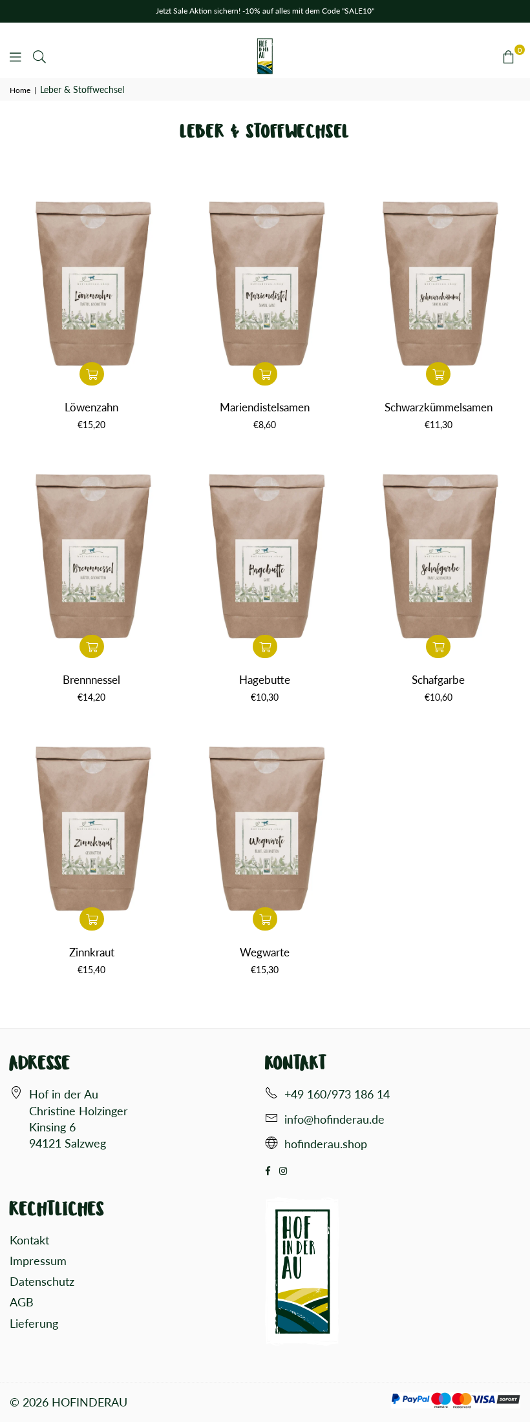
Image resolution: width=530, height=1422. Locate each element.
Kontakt (29, 1240)
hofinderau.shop (325, 1144)
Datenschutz (42, 1281)
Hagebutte (264, 679)
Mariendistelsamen (265, 407)
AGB (22, 1302)
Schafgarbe (438, 679)
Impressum (38, 1260)
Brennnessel (91, 679)
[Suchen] (39, 56)
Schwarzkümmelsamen (439, 407)
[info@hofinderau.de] (271, 1120)
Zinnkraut (91, 952)
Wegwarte (265, 952)
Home (20, 90)
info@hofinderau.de (334, 1119)
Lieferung (34, 1323)
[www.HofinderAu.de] (271, 1144)
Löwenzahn (91, 407)
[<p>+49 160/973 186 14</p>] (271, 1094)
